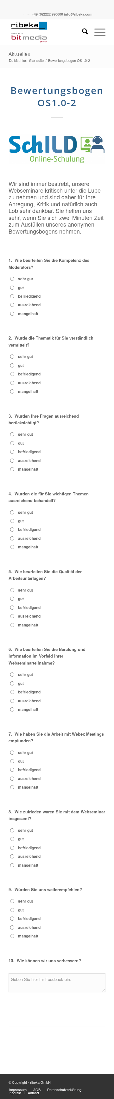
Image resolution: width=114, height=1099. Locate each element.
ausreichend (29, 305)
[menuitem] (82, 32)
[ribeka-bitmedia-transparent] (47, 32)
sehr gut (25, 278)
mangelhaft (28, 313)
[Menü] (96, 32)
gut (21, 287)
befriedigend (29, 296)
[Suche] (82, 32)
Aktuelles (19, 53)
